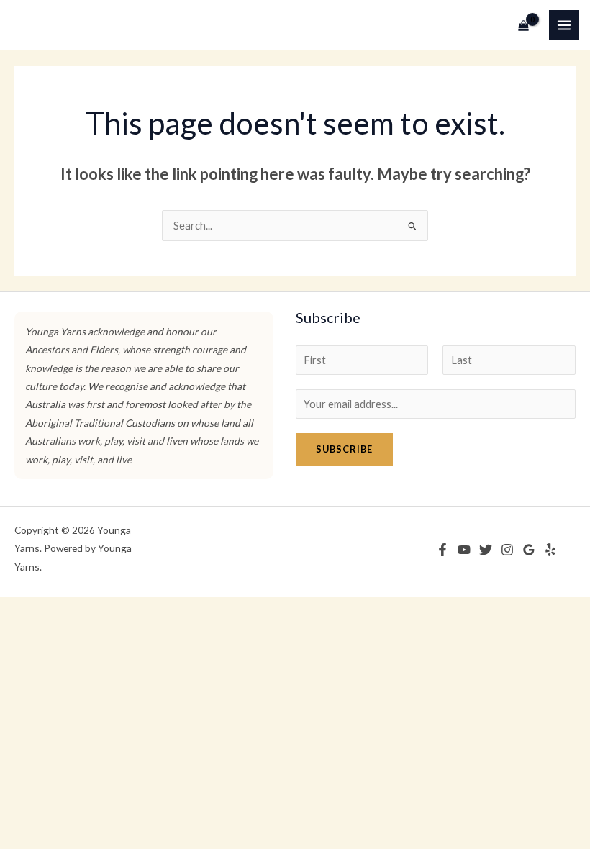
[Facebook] (442, 549)
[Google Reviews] (528, 549)
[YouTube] (464, 549)
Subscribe (344, 449)
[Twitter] (485, 549)
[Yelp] (550, 549)
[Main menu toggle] (564, 25)
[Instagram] (507, 549)
